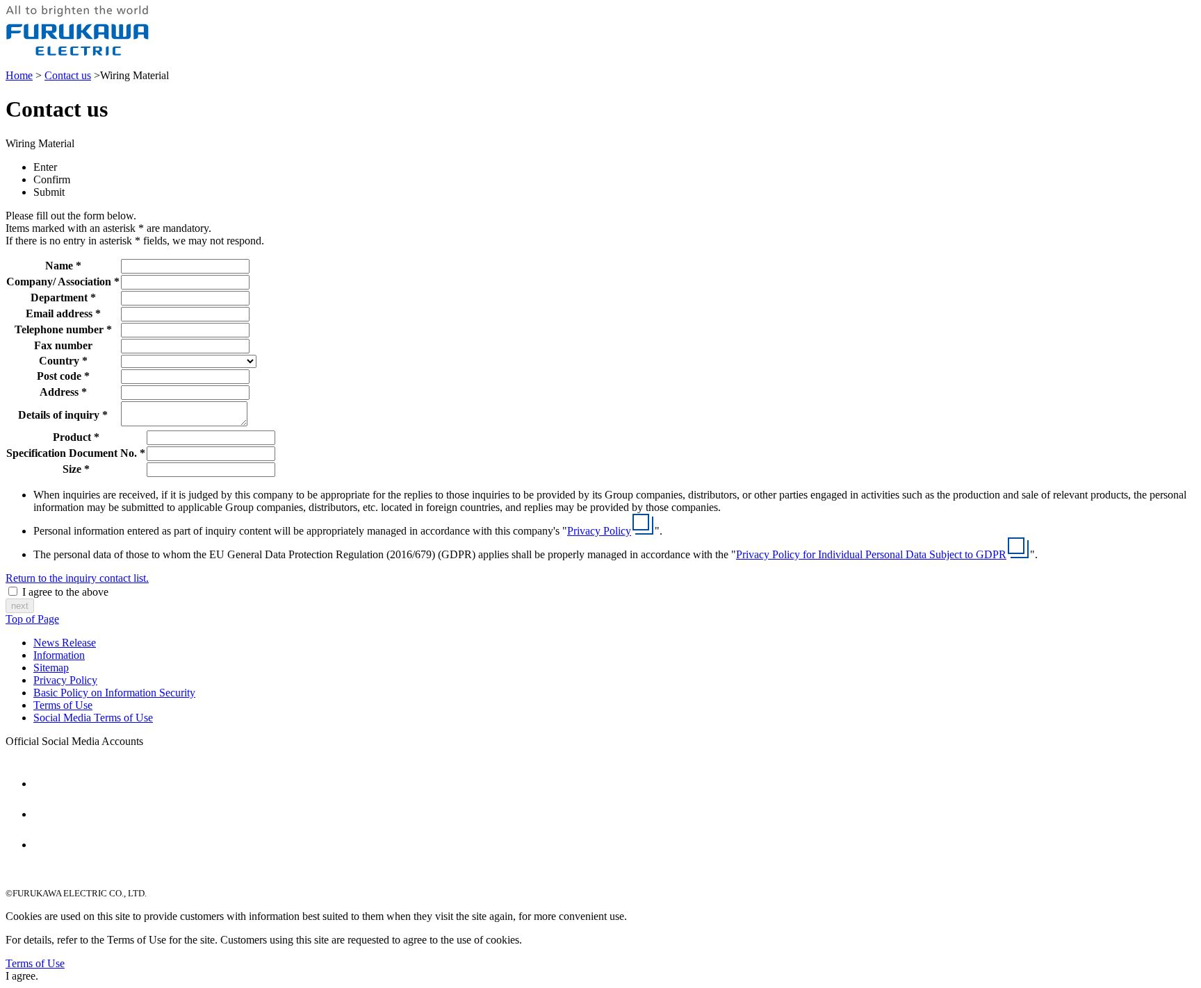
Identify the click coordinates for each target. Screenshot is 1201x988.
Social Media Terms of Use (93, 717)
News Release (64, 642)
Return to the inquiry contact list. (77, 578)
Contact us (67, 75)
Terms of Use (62, 705)
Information (59, 655)
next (19, 606)
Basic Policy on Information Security (114, 692)
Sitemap (51, 667)
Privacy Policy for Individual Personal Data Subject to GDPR (871, 554)
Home (19, 75)
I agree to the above (65, 592)
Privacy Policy (599, 531)
